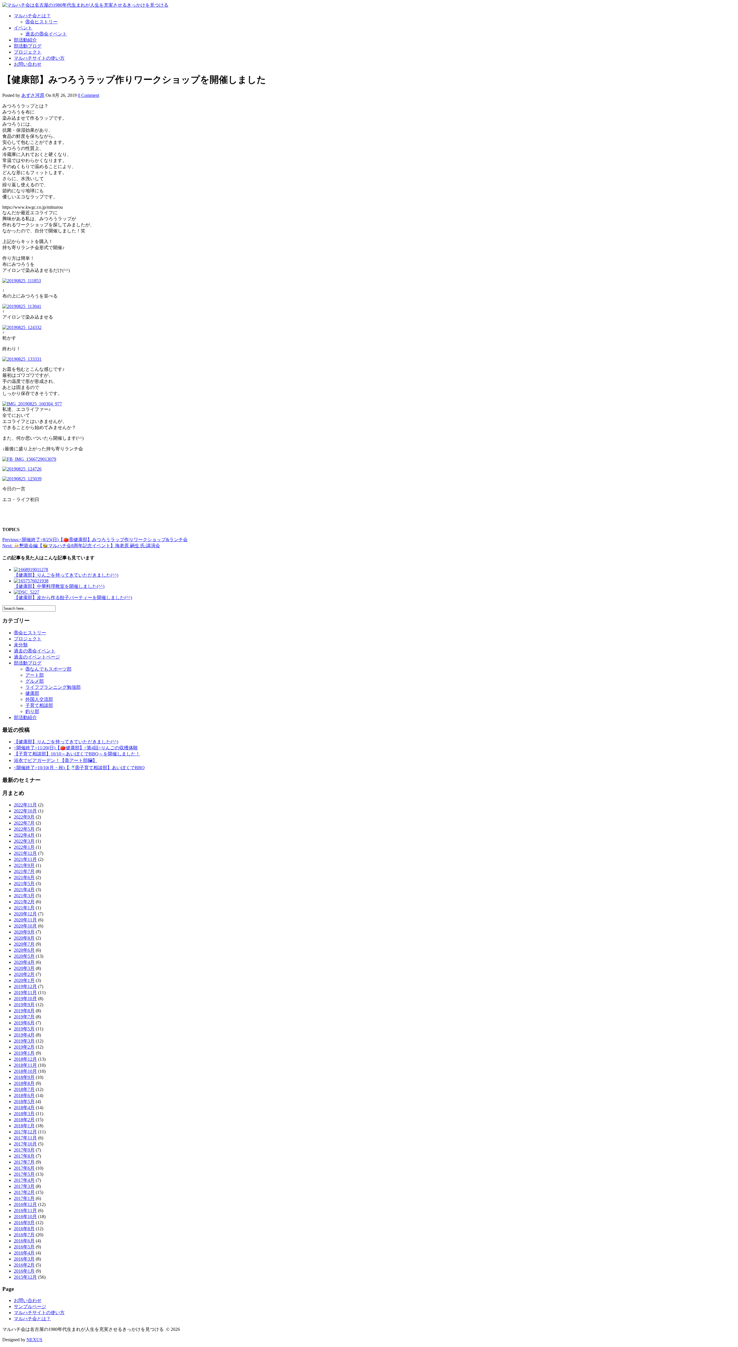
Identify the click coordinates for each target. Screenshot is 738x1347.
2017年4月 (24, 1180)
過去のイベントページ (37, 656)
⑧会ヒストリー (41, 21)
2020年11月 (25, 919)
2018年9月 (24, 1077)
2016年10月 (25, 1216)
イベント (23, 27)
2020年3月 (24, 968)
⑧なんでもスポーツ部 (48, 669)
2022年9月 (24, 816)
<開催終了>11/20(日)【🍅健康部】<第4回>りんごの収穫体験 (76, 747)
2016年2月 (24, 1265)
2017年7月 (24, 1162)
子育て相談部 (39, 705)
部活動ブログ (28, 46)
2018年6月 (24, 1095)
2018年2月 (24, 1119)
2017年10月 (25, 1143)
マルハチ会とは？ (32, 15)
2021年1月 (24, 907)
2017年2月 (24, 1192)
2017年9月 (24, 1149)
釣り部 (32, 711)
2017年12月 (25, 1131)
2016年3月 (24, 1258)
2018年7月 (24, 1089)
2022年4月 (24, 835)
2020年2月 (24, 974)
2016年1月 (24, 1271)
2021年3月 (24, 895)
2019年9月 (24, 1004)
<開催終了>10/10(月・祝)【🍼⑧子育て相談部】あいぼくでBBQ (79, 767)
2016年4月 (24, 1252)
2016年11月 (25, 1210)
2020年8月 (24, 938)
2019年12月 (25, 986)
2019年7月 (24, 1016)
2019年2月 (24, 1047)
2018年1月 (24, 1125)
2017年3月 (24, 1186)
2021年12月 (25, 853)
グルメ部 (34, 681)
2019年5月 (24, 1028)
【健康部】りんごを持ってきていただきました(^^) (66, 741)
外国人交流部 (39, 699)
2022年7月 (24, 823)
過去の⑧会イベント (46, 33)
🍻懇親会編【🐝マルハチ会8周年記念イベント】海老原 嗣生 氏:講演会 (81, 545)
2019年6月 (24, 1022)
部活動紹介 (25, 39)
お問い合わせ (28, 64)
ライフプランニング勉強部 (53, 687)
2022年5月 (24, 829)
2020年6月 (24, 950)
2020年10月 (25, 925)
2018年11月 (25, 1065)
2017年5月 (24, 1174)
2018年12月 (25, 1059)
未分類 (21, 644)
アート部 (34, 675)
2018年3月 (24, 1113)
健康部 (32, 693)
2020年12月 (25, 913)
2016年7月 (24, 1234)
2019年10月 (25, 998)
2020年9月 (24, 932)
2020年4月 (24, 962)
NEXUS (34, 1339)
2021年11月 (25, 859)
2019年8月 (24, 1010)
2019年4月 (24, 1034)
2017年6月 (24, 1168)
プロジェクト (28, 52)
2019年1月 (24, 1053)
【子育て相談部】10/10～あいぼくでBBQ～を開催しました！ (77, 753)
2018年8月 (24, 1083)
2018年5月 (24, 1101)
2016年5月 (24, 1246)
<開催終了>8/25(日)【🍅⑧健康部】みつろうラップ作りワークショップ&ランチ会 (95, 539)
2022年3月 (24, 841)
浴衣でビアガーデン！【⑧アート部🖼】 (55, 760)
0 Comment (88, 95)
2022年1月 (24, 847)
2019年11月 (25, 992)
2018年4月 (24, 1107)
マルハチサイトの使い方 (39, 58)
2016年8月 (24, 1228)
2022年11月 (25, 804)
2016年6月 (24, 1240)
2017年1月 (24, 1198)
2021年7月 (24, 871)
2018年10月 (25, 1071)
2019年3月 (24, 1041)
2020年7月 (24, 944)
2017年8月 (24, 1156)
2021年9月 (24, 865)
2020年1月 (24, 980)
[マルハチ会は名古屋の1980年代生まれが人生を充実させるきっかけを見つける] (85, 5)
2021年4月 (24, 889)
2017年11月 (25, 1137)
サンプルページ (30, 1306)
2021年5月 (24, 883)
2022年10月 (25, 810)
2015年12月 (25, 1277)
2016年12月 (25, 1204)
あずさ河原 (32, 95)
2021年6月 (24, 877)
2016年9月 (24, 1222)
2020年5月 (24, 956)
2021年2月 (24, 901)
